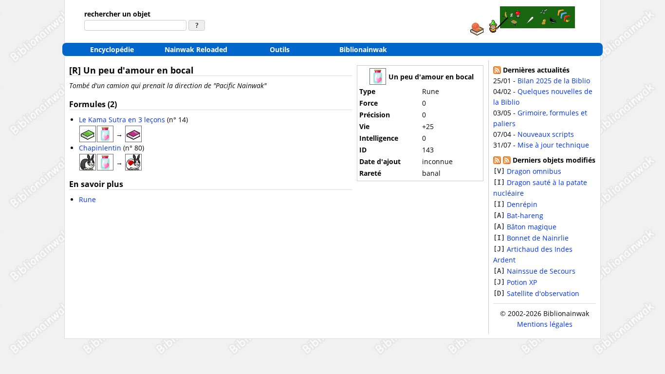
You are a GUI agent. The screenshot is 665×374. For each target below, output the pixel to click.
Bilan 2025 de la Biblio (553, 80)
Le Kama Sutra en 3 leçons (122, 119)
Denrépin (522, 204)
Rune (87, 199)
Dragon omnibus (534, 171)
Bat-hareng (525, 215)
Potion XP (522, 282)
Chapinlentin (100, 147)
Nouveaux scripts (545, 134)
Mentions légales (545, 324)
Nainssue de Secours (541, 271)
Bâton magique (531, 226)
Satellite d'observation (543, 293)
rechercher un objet (117, 14)
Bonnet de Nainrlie (538, 238)
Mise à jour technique (553, 145)
